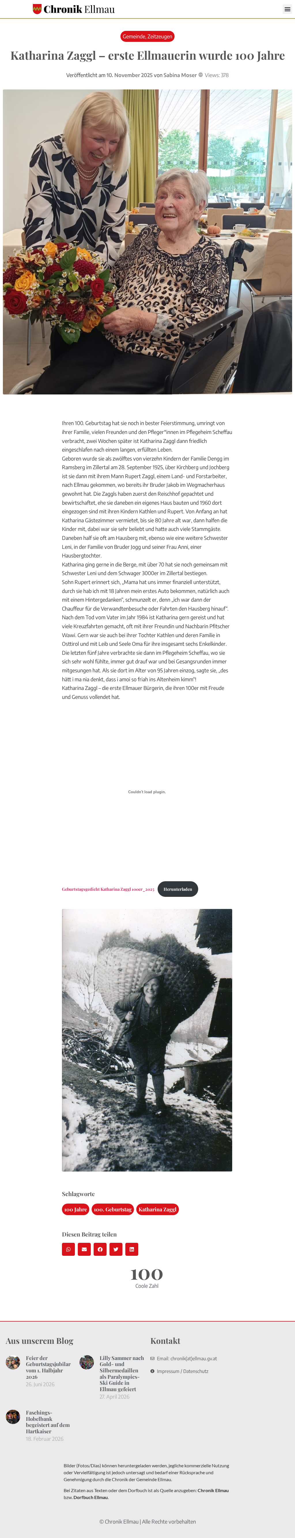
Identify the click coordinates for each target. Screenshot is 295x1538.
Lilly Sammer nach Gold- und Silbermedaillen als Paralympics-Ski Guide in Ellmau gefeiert (122, 1373)
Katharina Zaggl (158, 1209)
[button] (287, 9)
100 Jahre (75, 1209)
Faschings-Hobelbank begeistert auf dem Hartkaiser (48, 1422)
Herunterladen (178, 889)
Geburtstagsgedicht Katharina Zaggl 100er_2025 (108, 889)
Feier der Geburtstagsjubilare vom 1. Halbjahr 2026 (49, 1367)
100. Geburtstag (113, 1209)
